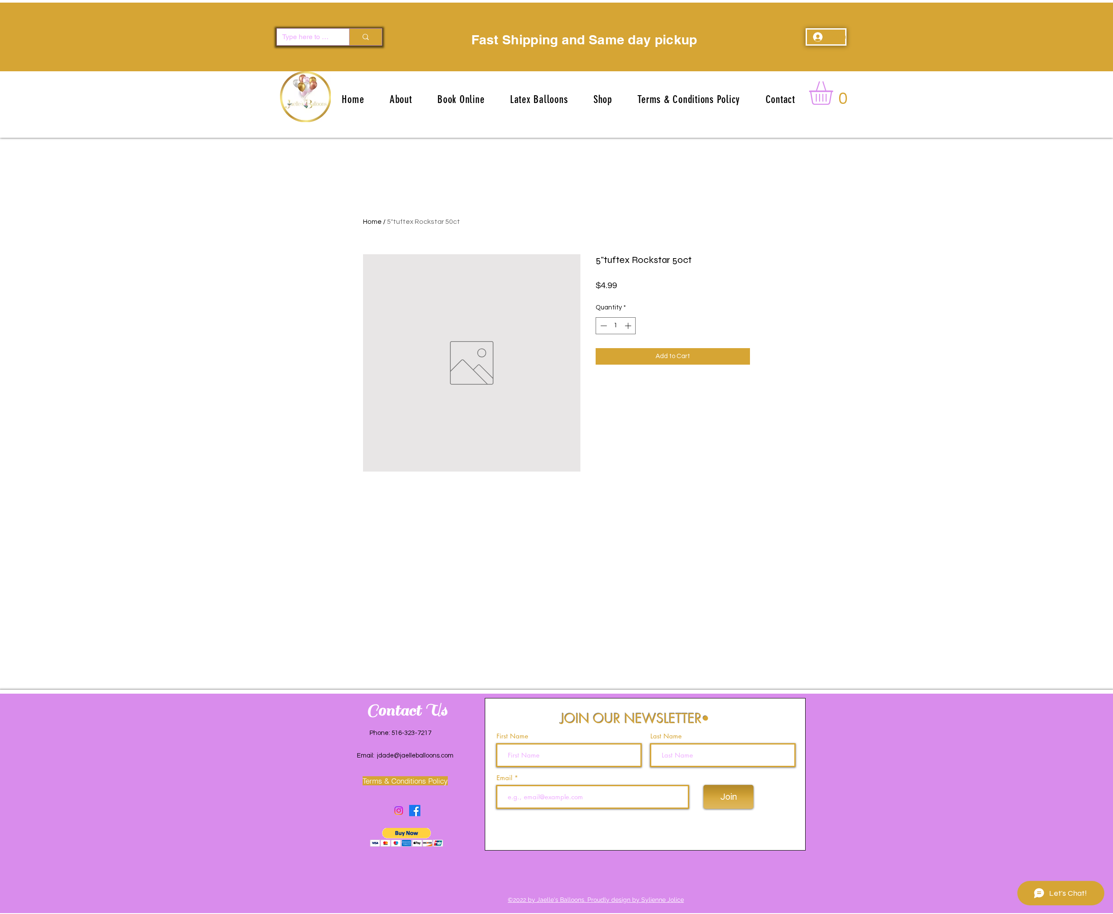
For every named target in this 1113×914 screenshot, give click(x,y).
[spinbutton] (616, 326)
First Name (512, 736)
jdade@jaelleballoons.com (415, 755)
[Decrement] (603, 326)
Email (505, 777)
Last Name (666, 736)
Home (372, 221)
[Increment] (629, 326)
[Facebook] (414, 810)
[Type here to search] (365, 37)
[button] (539, 99)
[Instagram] (398, 810)
